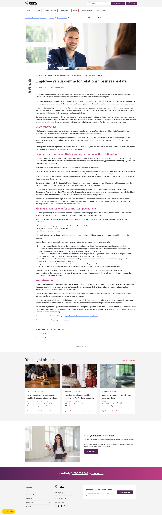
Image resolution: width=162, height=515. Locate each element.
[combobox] (98, 3)
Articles (52, 18)
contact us (98, 473)
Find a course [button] (91, 451)
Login (133, 3)
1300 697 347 (80, 473)
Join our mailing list (124, 492)
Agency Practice (62, 18)
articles (66, 320)
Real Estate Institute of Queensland (35, 18)
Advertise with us (81, 346)
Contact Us (120, 3)
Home (28, 10)
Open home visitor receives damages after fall (81, 316)
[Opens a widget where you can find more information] (8, 511)
